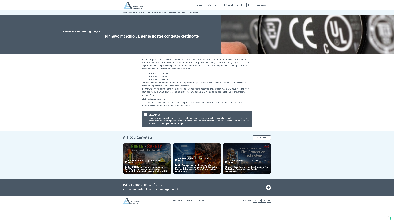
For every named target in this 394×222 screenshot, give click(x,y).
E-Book (239, 5)
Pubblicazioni (227, 5)
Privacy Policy (177, 200)
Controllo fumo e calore (139, 12)
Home (199, 5)
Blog (216, 5)
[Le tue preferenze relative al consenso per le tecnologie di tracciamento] (390, 218)
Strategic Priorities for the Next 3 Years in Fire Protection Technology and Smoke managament (246, 169)
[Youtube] (269, 201)
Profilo (208, 5)
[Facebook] (260, 201)
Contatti (201, 200)
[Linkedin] (255, 201)
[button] (248, 5)
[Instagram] (264, 201)
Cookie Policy (190, 200)
